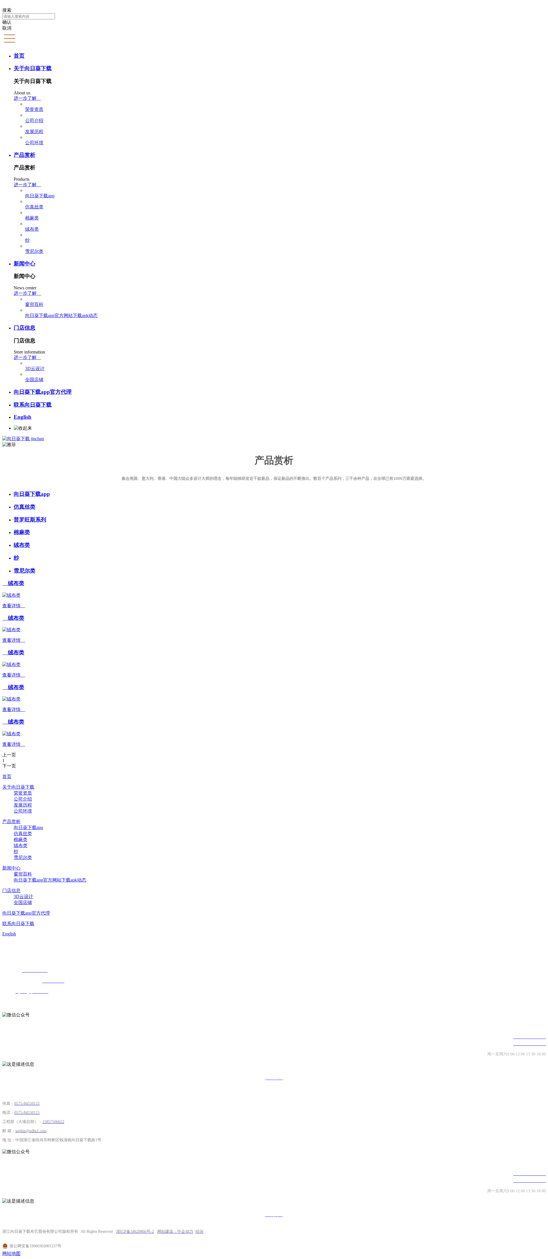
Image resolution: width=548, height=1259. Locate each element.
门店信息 (24, 328)
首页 (19, 56)
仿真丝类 (34, 206)
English (22, 417)
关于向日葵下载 (33, 68)
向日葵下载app (40, 195)
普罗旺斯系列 (30, 520)
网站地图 (11, 1253)
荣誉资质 (34, 109)
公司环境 (34, 142)
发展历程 (34, 131)
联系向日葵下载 (33, 405)
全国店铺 (34, 379)
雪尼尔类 (34, 251)
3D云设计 (35, 368)
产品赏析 (24, 155)
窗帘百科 (34, 304)
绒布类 (32, 229)
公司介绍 (34, 120)
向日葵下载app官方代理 (43, 392)
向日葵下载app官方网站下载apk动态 (61, 315)
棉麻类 (32, 218)
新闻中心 (24, 264)
